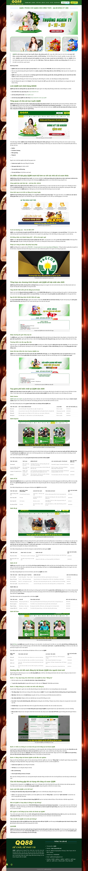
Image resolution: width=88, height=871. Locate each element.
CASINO (33, 2)
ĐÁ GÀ (47, 2)
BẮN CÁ (43, 2)
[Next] (75, 23)
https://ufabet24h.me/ (33, 91)
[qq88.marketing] (16, 2)
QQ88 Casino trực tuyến (16, 398)
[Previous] (13, 23)
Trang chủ (28, 2)
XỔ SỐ (51, 2)
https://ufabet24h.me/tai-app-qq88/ (38, 97)
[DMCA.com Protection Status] (10, 864)
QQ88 (14, 54)
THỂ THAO (38, 2)
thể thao (15, 644)
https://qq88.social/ (29, 94)
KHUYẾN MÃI (57, 2)
